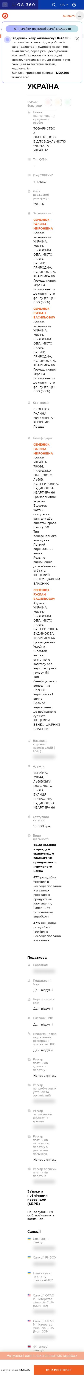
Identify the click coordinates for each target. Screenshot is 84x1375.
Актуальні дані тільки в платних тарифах (42, 1355)
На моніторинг (60, 1370)
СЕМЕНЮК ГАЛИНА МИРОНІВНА (43, 224)
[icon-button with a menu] (79, 15)
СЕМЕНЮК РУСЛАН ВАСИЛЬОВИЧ (44, 313)
